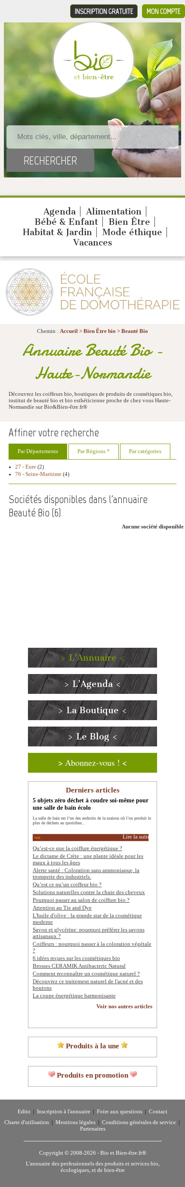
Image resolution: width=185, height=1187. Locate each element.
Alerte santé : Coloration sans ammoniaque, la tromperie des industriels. (86, 873)
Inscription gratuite (104, 11)
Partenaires (92, 1129)
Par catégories (145, 451)
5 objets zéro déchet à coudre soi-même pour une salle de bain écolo (90, 804)
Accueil (69, 331)
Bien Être (129, 222)
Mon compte (163, 11)
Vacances (92, 242)
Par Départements (38, 451)
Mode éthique (132, 232)
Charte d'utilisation (26, 1122)
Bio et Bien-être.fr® (123, 1153)
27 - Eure (25, 467)
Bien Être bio (99, 331)
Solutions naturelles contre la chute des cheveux (89, 892)
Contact (158, 1112)
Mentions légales (76, 1122)
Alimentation (114, 211)
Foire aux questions (119, 1112)
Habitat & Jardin (57, 232)
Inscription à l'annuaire (63, 1112)
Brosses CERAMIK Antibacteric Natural (79, 966)
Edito (24, 1112)
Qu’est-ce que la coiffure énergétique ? (77, 848)
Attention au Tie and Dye (62, 908)
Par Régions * (93, 451)
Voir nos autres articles (124, 1007)
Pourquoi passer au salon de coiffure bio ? (81, 900)
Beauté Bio (134, 331)
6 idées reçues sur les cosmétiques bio (76, 958)
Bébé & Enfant (66, 222)
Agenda (59, 211)
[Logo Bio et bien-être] (93, 78)
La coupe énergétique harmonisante (74, 996)
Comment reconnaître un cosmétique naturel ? (86, 974)
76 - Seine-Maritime (38, 474)
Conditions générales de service (139, 1122)
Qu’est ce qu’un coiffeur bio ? (67, 885)
